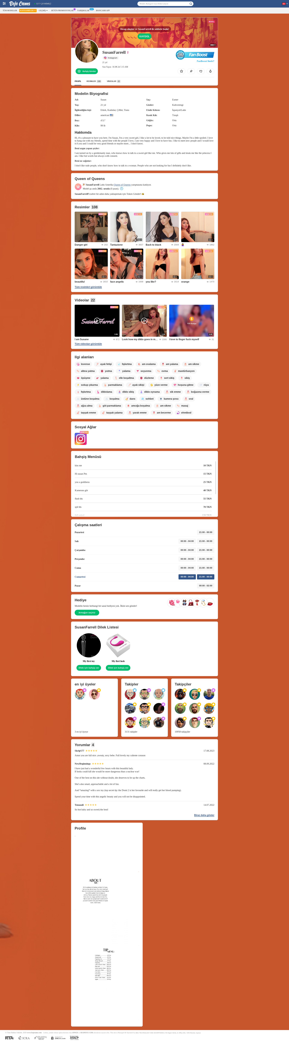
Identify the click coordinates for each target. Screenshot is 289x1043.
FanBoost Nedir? (205, 61)
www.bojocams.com (34, 1033)
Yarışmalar (83, 11)
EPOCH (75, 1032)
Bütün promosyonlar (62, 11)
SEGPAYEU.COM (86, 1032)
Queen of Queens (122, 184)
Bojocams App (103, 11)
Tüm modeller (10, 11)
